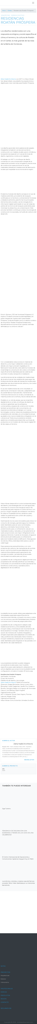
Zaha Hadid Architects (8, 79)
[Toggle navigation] (33, 3)
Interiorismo (5, 982)
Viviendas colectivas (17, 15)
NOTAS (3, 966)
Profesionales (7, 988)
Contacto (5, 1002)
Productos (5, 995)
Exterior (3, 979)
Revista (3, 999)
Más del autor (29, 759)
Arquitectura (5, 15)
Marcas (4, 992)
